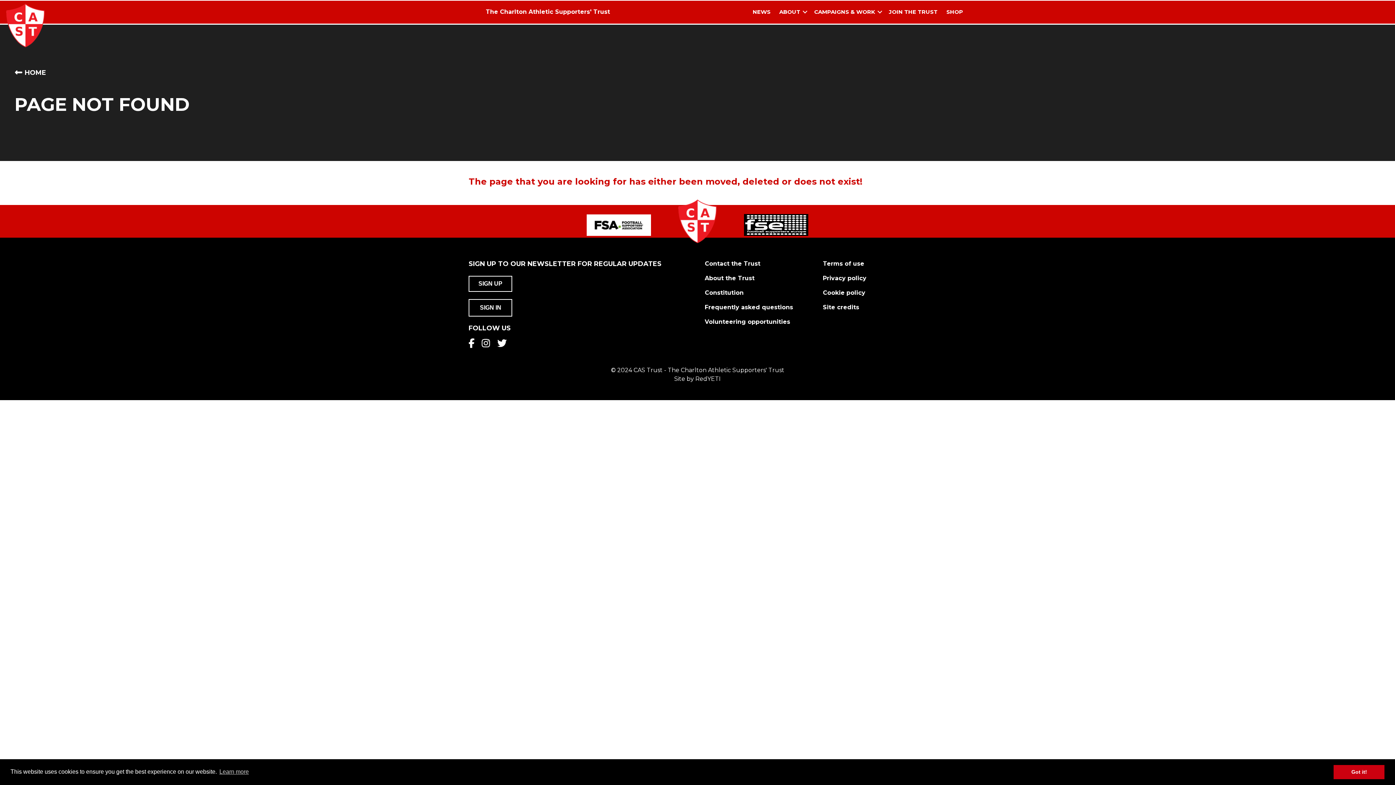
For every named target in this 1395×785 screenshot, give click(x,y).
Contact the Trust (732, 263)
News (762, 11)
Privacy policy (844, 278)
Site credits (841, 307)
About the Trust (730, 278)
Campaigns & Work (844, 11)
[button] (805, 12)
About (789, 11)
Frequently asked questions (749, 307)
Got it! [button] (1359, 772)
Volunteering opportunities (747, 321)
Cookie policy (844, 292)
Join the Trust (913, 11)
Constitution (724, 292)
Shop (954, 11)
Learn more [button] (234, 772)
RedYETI (708, 378)
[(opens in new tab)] (619, 225)
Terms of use (843, 263)
